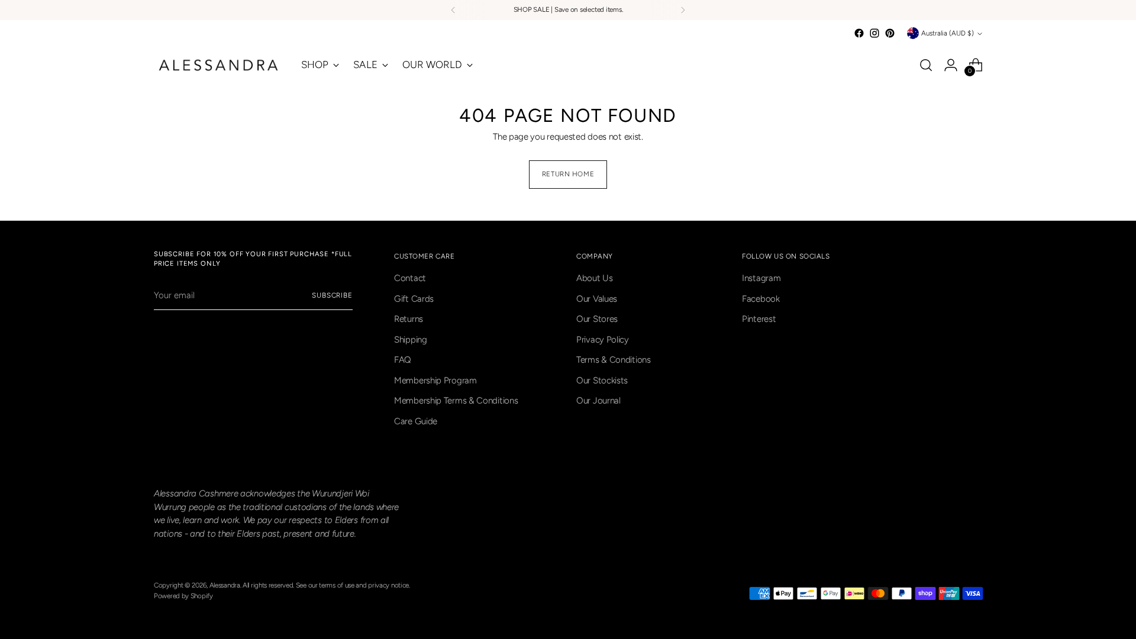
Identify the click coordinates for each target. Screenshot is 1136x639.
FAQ (402, 359)
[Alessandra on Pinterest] (890, 33)
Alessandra (224, 585)
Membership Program (435, 380)
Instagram (761, 278)
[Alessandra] (219, 65)
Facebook (761, 298)
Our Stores (597, 319)
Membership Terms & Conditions (456, 400)
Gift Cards (414, 298)
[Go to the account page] (951, 65)
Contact (410, 278)
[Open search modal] (926, 65)
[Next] (683, 10)
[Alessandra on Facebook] (859, 33)
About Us (594, 278)
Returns (408, 319)
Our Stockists (602, 380)
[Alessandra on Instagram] (874, 33)
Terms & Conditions (613, 359)
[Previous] (453, 10)
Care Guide (415, 421)
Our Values (596, 298)
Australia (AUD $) (947, 33)
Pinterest (759, 319)
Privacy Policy (602, 339)
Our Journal (598, 400)
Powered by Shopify (183, 596)
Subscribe (332, 295)
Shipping (410, 339)
